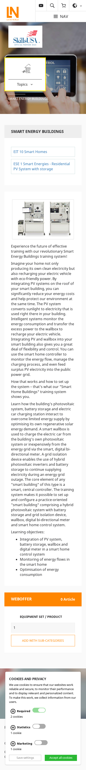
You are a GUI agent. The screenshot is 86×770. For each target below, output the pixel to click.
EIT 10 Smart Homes (30, 151)
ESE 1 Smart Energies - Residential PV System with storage (41, 166)
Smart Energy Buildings (28, 98)
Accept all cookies (60, 758)
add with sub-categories (43, 640)
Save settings (25, 758)
